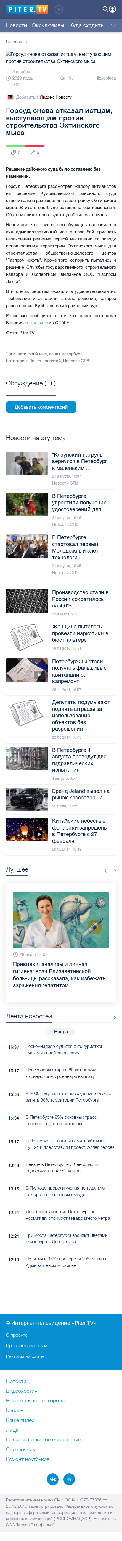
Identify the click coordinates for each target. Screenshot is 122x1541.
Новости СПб (76, 361)
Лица (12, 1430)
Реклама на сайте (25, 1356)
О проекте (17, 1335)
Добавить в (44, 97)
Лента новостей (45, 361)
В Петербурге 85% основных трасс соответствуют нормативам (61, 1120)
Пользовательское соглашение (43, 1440)
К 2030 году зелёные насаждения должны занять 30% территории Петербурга (68, 1096)
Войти (112, 9)
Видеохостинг (23, 1391)
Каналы (15, 1411)
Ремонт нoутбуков (27, 1459)
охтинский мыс (32, 353)
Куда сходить (86, 25)
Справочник (20, 1450)
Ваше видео (20, 1420)
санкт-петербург (65, 353)
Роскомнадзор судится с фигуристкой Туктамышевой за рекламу (64, 1049)
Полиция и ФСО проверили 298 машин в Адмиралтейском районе (66, 1262)
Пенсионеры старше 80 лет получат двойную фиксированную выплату (62, 1073)
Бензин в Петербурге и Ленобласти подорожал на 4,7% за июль (62, 1167)
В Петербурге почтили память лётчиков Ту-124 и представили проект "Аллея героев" (71, 1144)
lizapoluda (106, 78)
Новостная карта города (35, 1401)
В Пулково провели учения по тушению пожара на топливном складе (65, 1191)
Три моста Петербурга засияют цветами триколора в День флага (66, 1238)
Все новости (112, 1017)
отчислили (37, 322)
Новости (16, 25)
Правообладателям (26, 1345)
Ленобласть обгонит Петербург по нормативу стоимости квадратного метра (68, 1215)
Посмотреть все (31, 390)
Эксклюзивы (48, 25)
